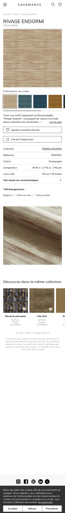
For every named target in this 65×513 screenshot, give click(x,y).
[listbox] (32, 101)
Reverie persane (15, 316)
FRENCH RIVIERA (52, 148)
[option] (10, 101)
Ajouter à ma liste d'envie (25, 129)
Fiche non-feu (24, 195)
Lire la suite (55, 122)
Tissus (15, 14)
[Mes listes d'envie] (60, 5)
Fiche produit (43, 195)
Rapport (7, 195)
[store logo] (29, 5)
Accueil (6, 14)
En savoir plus (45, 502)
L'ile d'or (42, 316)
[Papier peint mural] (47, 482)
